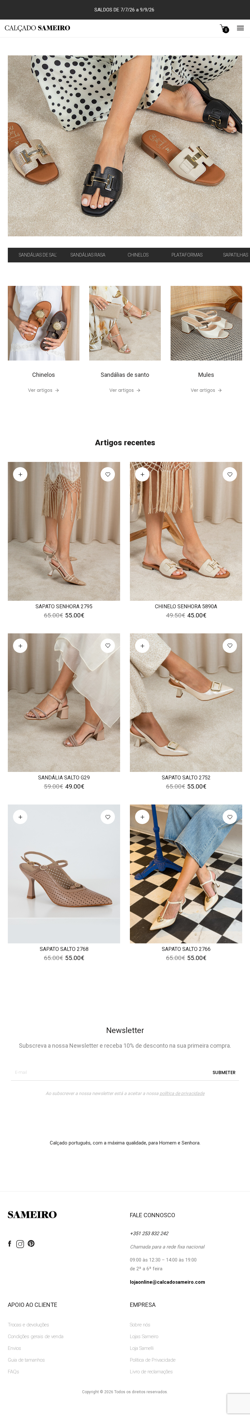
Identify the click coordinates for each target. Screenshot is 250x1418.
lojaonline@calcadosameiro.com (167, 1282)
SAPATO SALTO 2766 (186, 949)
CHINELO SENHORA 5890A (186, 606)
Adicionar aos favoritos (108, 474)
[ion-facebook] (9, 1244)
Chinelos (43, 374)
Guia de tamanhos (26, 1360)
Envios (14, 1348)
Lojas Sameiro (144, 1336)
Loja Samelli (142, 1348)
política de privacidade (182, 1093)
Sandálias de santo (125, 374)
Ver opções (20, 474)
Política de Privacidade (152, 1360)
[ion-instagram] (20, 1244)
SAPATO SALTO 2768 (64, 949)
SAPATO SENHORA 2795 (63, 606)
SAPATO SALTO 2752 (186, 778)
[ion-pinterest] (31, 1244)
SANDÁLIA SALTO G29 (64, 778)
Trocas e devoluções (28, 1325)
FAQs (13, 1372)
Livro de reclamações (151, 1372)
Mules (206, 374)
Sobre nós (140, 1325)
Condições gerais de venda (35, 1336)
